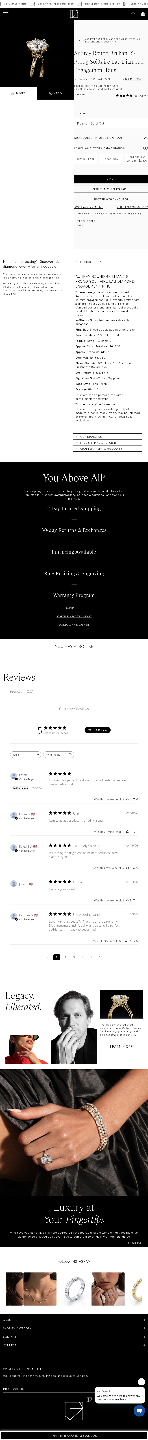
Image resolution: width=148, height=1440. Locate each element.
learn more (121, 1046)
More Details (80, 94)
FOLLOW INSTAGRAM (74, 1261)
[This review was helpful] (127, 868)
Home (77, 40)
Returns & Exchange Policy (127, 213)
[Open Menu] (5, 14)
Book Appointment (88, 207)
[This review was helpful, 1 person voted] (127, 900)
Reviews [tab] (16, 691)
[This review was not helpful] (134, 868)
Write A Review (97, 730)
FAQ (13, 294)
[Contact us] (125, 14)
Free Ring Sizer (86, 220)
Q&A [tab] (30, 691)
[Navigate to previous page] (48, 957)
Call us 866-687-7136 (132, 207)
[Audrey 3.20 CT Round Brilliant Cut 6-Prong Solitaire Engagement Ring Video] (37, 50)
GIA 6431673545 (132, 79)
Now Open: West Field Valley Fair (90, 3)
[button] (39, 1289)
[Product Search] (133, 14)
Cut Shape (80, 113)
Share (80, 225)
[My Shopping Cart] (143, 14)
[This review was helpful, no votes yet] (127, 799)
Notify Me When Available (111, 189)
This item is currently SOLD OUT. (74, 1435)
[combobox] (25, 754)
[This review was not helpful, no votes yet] (134, 799)
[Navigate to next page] (100, 957)
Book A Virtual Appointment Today (44, 3)
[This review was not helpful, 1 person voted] (134, 832)
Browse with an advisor (111, 199)
